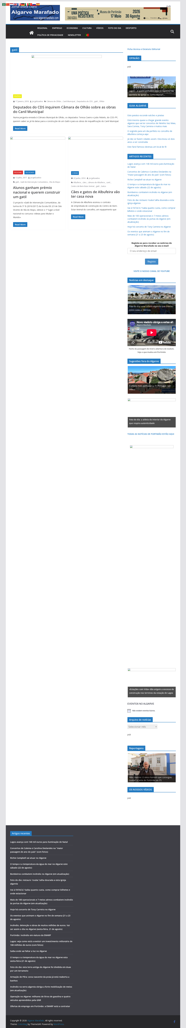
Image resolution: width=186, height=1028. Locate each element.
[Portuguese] (87, 35)
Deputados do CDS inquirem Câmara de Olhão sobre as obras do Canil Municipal (64, 109)
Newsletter (74, 35)
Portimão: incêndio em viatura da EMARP (30, 935)
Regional (42, 28)
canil (108, 182)
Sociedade (30, 172)
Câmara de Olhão (53, 101)
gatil (96, 101)
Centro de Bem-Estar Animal (82, 186)
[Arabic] (4, 4)
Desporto (131, 28)
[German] (23, 4)
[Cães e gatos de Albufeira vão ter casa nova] (95, 152)
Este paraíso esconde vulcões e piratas (145, 115)
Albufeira (77, 182)
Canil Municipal (69, 101)
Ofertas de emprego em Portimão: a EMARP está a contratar (40, 1006)
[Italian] (27, 4)
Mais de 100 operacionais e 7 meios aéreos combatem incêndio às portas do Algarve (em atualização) (148, 218)
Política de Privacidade (50, 35)
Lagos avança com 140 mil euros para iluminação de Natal (39, 842)
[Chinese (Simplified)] (8, 4)
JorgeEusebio (37, 101)
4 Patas (75, 173)
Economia (72, 28)
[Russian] (34, 4)
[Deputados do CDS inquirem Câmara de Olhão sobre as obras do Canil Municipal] (66, 73)
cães (84, 182)
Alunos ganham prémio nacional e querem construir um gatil (36, 192)
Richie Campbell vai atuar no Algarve (144, 179)
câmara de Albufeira (96, 182)
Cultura (87, 28)
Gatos (103, 186)
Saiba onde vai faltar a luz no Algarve (28, 951)
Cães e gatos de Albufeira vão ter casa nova (95, 194)
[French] (19, 4)
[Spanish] (38, 4)
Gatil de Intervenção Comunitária (34, 182)
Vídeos (99, 28)
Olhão (101, 101)
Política (17, 96)
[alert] (151, 710)
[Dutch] (12, 4)
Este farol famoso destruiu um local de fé (147, 146)
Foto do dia (114, 28)
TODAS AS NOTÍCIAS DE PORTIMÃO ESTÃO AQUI (150, 434)
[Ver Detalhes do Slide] (151, 86)
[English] (15, 4)
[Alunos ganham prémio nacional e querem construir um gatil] (37, 152)
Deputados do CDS (85, 101)
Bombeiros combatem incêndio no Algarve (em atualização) (39, 874)
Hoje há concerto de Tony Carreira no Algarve (149, 226)
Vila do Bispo (54, 182)
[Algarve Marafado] (31, 32)
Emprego (57, 28)
